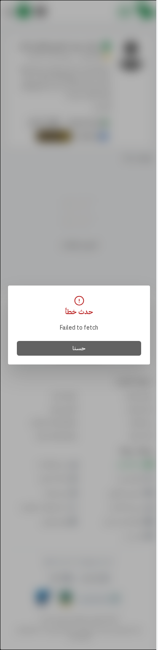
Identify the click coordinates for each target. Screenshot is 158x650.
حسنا (79, 348)
